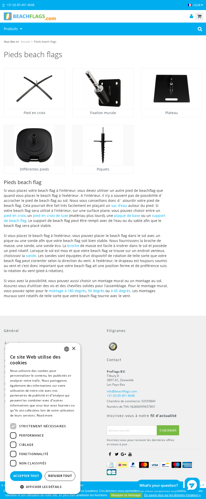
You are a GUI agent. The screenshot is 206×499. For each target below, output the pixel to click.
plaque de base (127, 215)
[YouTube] (130, 454)
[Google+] (123, 454)
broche (73, 245)
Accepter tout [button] (26, 476)
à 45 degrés (120, 290)
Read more (45, 415)
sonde (31, 255)
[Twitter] (117, 454)
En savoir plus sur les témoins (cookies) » (172, 495)
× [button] (73, 349)
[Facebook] (110, 454)
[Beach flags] (103, 16)
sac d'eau (119, 205)
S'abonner (168, 430)
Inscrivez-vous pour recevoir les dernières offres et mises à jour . (140, 442)
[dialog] (42, 418)
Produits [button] (11, 28)
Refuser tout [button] (60, 476)
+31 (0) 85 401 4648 (20, 5)
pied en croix (15, 215)
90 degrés (96, 290)
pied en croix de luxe (50, 215)
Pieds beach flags (45, 41)
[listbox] (66, 349)
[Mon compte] (191, 16)
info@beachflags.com (122, 391)
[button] (42, 486)
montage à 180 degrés (67, 290)
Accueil (25, 41)
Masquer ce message (126, 495)
